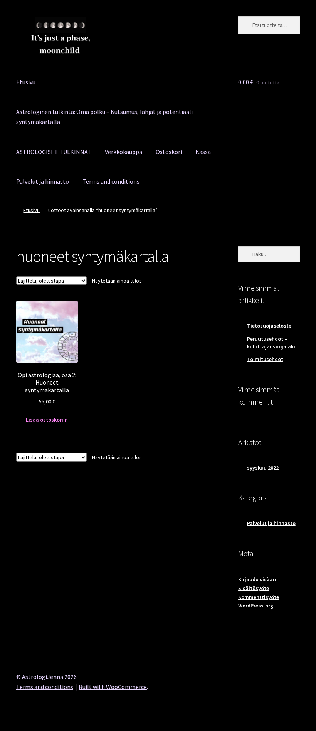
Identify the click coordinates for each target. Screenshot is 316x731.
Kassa (203, 152)
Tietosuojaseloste (269, 325)
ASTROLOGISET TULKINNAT (53, 152)
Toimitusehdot (265, 359)
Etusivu (25, 82)
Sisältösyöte (253, 588)
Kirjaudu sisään (257, 579)
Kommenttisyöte (258, 597)
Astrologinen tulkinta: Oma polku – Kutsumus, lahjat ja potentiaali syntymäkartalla (104, 116)
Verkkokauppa (123, 152)
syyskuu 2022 (263, 467)
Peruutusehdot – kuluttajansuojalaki (271, 342)
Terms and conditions (111, 181)
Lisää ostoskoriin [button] (47, 419)
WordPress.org (255, 605)
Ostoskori (169, 152)
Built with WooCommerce (113, 687)
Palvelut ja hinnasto (42, 181)
